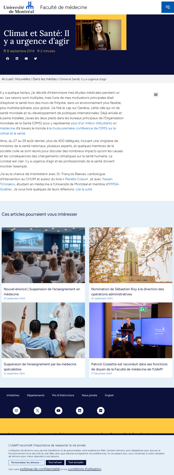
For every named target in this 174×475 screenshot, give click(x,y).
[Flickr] (101, 410)
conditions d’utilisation (84, 469)
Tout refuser (55, 462)
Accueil (7, 79)
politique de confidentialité (40, 469)
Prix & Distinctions (63, 395)
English (109, 395)
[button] (7, 58)
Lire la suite (84, 189)
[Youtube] (58, 410)
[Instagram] (16, 410)
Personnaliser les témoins (26, 462)
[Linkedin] (79, 410)
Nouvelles (22, 79)
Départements (35, 395)
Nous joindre (89, 395)
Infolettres (13, 395)
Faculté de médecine (63, 7)
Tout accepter (76, 462)
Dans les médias (45, 79)
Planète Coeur (75, 179)
